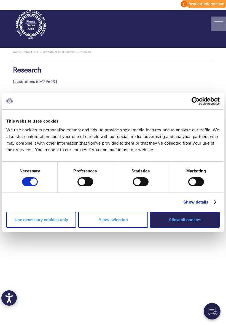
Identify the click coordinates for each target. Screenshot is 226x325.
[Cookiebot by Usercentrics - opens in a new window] (195, 101)
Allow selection (113, 219)
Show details (195, 202)
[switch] (85, 181)
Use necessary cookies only (41, 219)
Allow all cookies (185, 219)
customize (202, 4)
